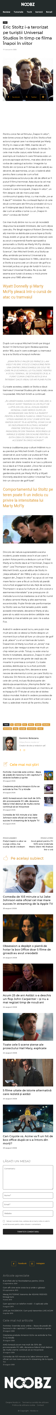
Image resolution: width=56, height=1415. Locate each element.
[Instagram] (24, 750)
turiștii (22, 729)
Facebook (22, 1263)
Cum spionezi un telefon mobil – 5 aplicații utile (25, 1304)
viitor (40, 729)
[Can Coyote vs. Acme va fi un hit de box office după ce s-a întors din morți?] (28, 1118)
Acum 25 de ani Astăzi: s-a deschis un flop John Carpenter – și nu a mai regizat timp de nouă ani (27, 999)
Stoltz (38, 724)
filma (31, 724)
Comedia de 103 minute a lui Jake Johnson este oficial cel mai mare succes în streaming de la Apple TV (21, 818)
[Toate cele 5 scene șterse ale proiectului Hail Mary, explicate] (28, 1027)
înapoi (18, 724)
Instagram (40, 1263)
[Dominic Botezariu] (10, 744)
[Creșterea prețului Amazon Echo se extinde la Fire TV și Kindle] (48, 789)
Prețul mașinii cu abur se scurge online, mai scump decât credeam (14, 844)
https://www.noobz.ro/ (29, 742)
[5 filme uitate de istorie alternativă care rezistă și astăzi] (28, 1073)
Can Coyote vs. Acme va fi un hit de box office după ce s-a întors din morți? (28, 1140)
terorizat (7, 729)
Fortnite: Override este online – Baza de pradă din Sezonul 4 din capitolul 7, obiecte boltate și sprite (22, 775)
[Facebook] (20, 750)
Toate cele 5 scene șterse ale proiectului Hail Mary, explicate (25, 1046)
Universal (31, 729)
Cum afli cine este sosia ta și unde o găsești (24, 1287)
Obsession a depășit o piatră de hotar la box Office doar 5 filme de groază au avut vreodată (27, 949)
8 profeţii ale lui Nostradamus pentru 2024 (23, 1281)
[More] (43, 97)
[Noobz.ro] (28, 4)
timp (15, 729)
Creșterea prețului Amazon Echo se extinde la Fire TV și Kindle (21, 788)
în (12, 724)
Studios (46, 724)
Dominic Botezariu (29, 738)
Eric (24, 724)
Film (5, 22)
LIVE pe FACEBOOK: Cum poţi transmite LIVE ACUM (28, 1310)
